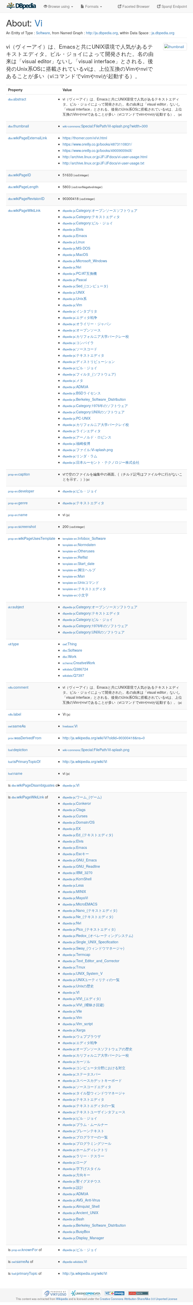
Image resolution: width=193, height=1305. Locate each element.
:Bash (73, 1218)
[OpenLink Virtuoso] (55, 1293)
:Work (69, 656)
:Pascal (75, 279)
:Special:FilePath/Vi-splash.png (96, 749)
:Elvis (73, 229)
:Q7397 (73, 675)
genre (18, 502)
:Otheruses (78, 550)
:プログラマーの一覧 (85, 1137)
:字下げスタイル (82, 1168)
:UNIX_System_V (83, 973)
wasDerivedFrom (24, 737)
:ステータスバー (82, 1074)
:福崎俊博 (76, 443)
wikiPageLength (23, 186)
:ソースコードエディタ (87, 1086)
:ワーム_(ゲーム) (82, 796)
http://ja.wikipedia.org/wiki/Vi (85, 761)
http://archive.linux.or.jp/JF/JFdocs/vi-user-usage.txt (103, 162)
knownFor (25, 1249)
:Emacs (75, 235)
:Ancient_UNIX (80, 1212)
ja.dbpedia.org (163, 32)
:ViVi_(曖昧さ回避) (83, 1004)
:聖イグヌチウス (82, 1181)
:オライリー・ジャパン (87, 323)
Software (43, 32)
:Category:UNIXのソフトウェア (94, 411)
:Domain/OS (78, 822)
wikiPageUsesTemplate (31, 538)
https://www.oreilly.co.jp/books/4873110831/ (97, 144)
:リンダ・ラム (80, 455)
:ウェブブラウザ (82, 1036)
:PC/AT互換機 (80, 273)
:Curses (75, 815)
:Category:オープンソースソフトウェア (100, 210)
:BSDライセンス (82, 392)
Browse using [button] (59, 6)
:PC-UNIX (76, 418)
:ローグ (75, 1162)
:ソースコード (80, 348)
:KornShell (77, 878)
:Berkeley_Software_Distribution (94, 399)
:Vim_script (78, 1023)
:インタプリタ (80, 311)
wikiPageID (19, 174)
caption (19, 474)
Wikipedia (62, 1299)
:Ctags (74, 809)
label (14, 714)
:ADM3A (75, 386)
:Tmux (74, 966)
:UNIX (73, 292)
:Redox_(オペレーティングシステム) (98, 935)
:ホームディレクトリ (85, 1149)
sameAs (17, 725)
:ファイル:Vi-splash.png (88, 449)
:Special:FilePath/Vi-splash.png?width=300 (105, 125)
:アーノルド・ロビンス (87, 437)
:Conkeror (77, 803)
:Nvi (72, 267)
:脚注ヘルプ (79, 569)
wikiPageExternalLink (27, 137)
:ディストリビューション (89, 361)
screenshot (22, 526)
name (17, 514)
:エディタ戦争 (80, 317)
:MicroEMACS (80, 904)
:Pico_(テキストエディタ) (89, 929)
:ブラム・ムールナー (85, 1124)
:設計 (73, 1187)
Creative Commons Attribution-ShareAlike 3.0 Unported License (138, 1299)
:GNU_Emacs (80, 859)
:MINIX (74, 891)
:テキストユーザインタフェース (94, 1111)
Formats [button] (92, 6)
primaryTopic (24, 1273)
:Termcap (76, 954)
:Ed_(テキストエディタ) (88, 834)
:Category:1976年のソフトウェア (95, 405)
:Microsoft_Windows (85, 260)
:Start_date (78, 563)
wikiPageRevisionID (26, 198)
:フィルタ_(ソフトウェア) (89, 374)
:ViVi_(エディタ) (82, 998)
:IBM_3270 (77, 872)
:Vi (70, 725)
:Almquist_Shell (81, 1206)
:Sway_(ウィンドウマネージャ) (93, 948)
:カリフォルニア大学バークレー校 (96, 336)
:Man (74, 576)
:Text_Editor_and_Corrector (91, 960)
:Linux (74, 241)
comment (18, 687)
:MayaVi (75, 897)
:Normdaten (79, 544)
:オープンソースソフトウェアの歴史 (97, 1048)
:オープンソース (82, 329)
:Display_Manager (83, 1237)
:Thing (70, 643)
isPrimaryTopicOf (24, 761)
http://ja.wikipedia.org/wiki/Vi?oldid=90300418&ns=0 (104, 737)
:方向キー (76, 1174)
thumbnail (18, 125)
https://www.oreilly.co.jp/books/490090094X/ (97, 150)
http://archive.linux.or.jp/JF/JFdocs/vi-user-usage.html (105, 156)
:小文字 (75, 594)
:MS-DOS (76, 248)
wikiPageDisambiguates (33, 785)
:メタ (73, 380)
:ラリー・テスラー (83, 1155)
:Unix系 (75, 298)
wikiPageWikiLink (24, 210)
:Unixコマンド (81, 582)
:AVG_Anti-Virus (81, 1199)
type (13, 643)
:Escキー (76, 853)
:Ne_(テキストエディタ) (88, 916)
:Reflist (75, 557)
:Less (73, 885)
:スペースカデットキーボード (92, 1080)
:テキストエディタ (83, 355)
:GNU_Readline (81, 866)
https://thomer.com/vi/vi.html (85, 137)
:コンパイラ (78, 342)
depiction (18, 749)
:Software (72, 650)
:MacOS (75, 254)
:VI (71, 785)
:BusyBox (76, 1231)
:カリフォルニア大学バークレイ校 (96, 424)
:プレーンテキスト (83, 1130)
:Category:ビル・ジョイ (88, 222)
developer (21, 490)
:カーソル (76, 1061)
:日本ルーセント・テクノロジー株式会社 (101, 462)
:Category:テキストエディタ (91, 216)
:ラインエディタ (82, 430)
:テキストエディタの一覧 (89, 1105)
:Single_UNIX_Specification (90, 941)
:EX (72, 828)
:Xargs (74, 1029)
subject (16, 606)
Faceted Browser (135, 6)
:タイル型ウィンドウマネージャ (94, 1092)
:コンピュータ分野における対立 (94, 1067)
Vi (38, 22)
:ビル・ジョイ (80, 367)
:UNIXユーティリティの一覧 (91, 979)
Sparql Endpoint (174, 6)
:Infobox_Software (84, 538)
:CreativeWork (79, 662)
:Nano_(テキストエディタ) (90, 910)
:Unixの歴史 (78, 985)
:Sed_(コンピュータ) (85, 285)
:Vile (72, 1011)
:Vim (72, 304)
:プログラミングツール (87, 1143)
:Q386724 (75, 669)
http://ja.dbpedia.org (102, 32)
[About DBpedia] (21, 6)
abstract (17, 99)
